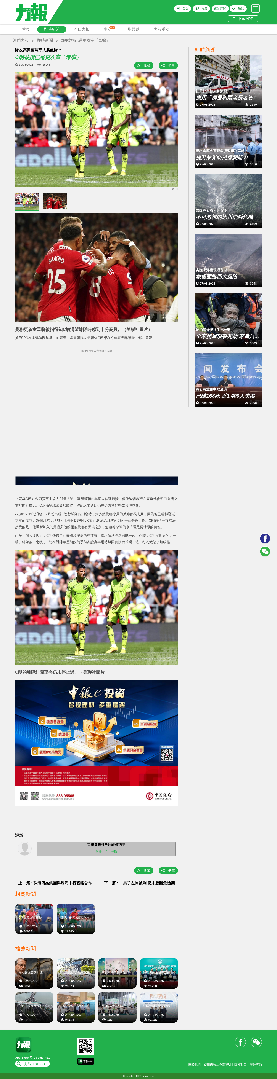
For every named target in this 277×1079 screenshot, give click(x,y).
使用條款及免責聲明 (217, 1064)
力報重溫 (161, 29)
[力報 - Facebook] (265, 538)
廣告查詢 (256, 1064)
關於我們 (194, 1064)
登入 (185, 8)
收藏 (147, 65)
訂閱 (223, 8)
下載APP (244, 18)
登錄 (114, 851)
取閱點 (134, 29)
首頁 (26, 29)
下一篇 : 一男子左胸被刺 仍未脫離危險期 (139, 883)
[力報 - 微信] (265, 551)
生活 (109, 29)
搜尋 (204, 8)
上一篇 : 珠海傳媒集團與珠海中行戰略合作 (55, 883)
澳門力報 (21, 40)
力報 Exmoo (34, 1064)
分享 (171, 65)
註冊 (99, 851)
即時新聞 (52, 29)
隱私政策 (240, 1064)
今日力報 (81, 29)
